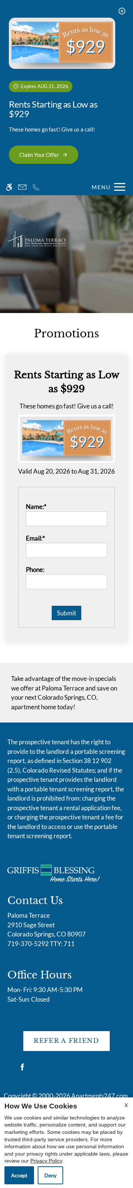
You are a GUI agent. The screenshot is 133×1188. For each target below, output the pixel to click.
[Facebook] (22, 1070)
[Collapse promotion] (122, 11)
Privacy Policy (46, 1161)
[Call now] (36, 186)
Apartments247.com (99, 1096)
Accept (19, 1175)
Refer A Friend (66, 1041)
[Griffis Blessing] (53, 872)
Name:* (36, 506)
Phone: (35, 569)
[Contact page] (22, 186)
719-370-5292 (41, 944)
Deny (50, 1175)
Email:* (35, 538)
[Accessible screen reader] (9, 186)
